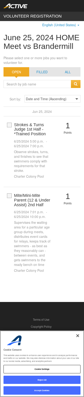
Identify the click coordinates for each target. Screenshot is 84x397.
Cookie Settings (42, 369)
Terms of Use (41, 319)
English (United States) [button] (59, 24)
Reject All (42, 380)
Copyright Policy (41, 326)
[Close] (78, 336)
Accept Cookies (41, 390)
